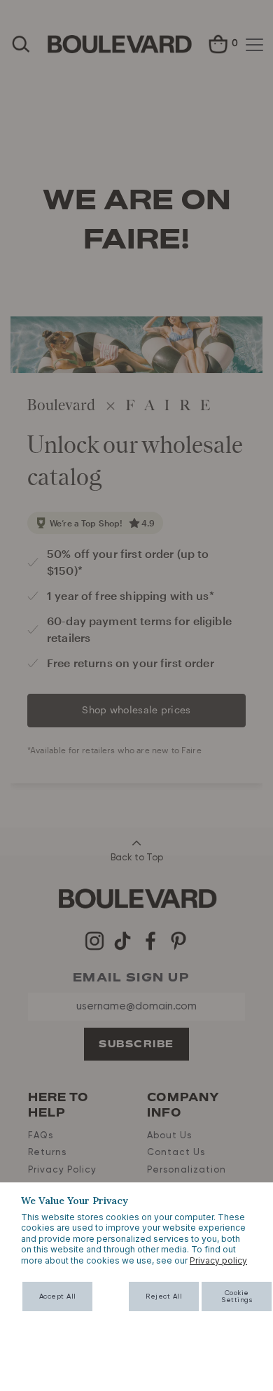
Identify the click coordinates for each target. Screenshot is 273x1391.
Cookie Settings (236, 1296)
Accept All (57, 1296)
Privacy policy (218, 1260)
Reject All (164, 1296)
